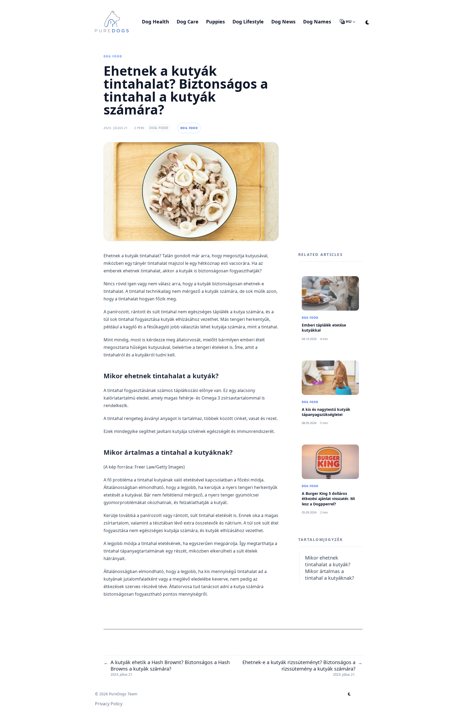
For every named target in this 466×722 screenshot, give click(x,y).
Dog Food (113, 56)
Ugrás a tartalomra (121, 5)
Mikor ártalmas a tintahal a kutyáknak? (329, 574)
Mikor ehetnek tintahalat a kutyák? (327, 561)
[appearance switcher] (367, 21)
